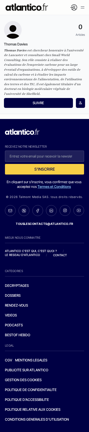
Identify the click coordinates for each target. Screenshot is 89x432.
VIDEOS (11, 315)
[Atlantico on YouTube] (78, 210)
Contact (60, 255)
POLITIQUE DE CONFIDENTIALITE (31, 390)
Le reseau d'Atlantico (22, 255)
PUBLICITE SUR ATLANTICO (26, 370)
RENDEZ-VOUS (16, 305)
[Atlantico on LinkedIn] (51, 210)
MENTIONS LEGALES (31, 360)
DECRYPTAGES (17, 285)
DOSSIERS (13, 295)
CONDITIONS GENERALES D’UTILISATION (37, 419)
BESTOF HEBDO (17, 335)
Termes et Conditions (54, 186)
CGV (8, 360)
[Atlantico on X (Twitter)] (24, 210)
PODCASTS (14, 325)
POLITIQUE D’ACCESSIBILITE (27, 399)
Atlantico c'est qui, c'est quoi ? (31, 251)
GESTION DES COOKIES (23, 380)
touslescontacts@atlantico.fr (44, 224)
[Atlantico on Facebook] (37, 210)
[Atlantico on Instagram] (65, 210)
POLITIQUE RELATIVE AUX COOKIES (32, 409)
